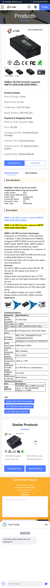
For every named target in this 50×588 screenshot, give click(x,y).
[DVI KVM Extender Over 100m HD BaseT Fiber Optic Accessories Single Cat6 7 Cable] (14, 442)
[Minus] (46, 524)
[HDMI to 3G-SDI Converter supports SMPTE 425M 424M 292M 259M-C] (25, 46)
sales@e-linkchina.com (13, 2)
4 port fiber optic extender (17, 411)
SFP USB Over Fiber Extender (19, 406)
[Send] (46, 584)
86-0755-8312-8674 (40, 2)
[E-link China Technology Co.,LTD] (11, 7)
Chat (44, 7)
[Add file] (3, 584)
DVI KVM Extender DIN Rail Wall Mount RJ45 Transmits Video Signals (35, 458)
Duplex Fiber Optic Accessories (19, 401)
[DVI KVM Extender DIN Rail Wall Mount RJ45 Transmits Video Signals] (36, 442)
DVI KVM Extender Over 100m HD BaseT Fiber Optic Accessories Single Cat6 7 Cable (13, 458)
